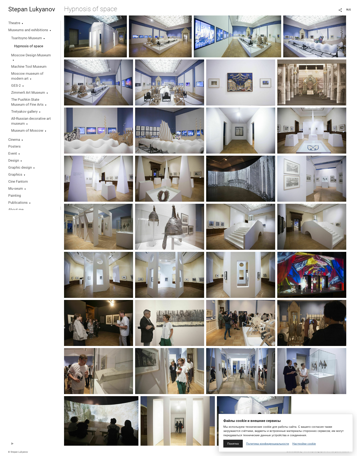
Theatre (14, 23)
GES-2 (16, 86)
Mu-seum (15, 189)
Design (13, 160)
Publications (18, 203)
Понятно (233, 443)
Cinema (14, 140)
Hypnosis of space (28, 46)
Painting (14, 196)
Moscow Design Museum (31, 55)
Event (12, 153)
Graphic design (20, 167)
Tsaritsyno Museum (26, 38)
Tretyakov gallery (24, 112)
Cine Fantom (18, 182)
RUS (348, 9)
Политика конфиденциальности (267, 443)
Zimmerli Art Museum (28, 93)
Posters (14, 146)
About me (16, 210)
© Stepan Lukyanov (18, 452)
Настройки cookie (304, 443)
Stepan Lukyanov (31, 9)
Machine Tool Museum (28, 67)
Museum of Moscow (27, 131)
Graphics (15, 174)
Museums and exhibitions (28, 30)
